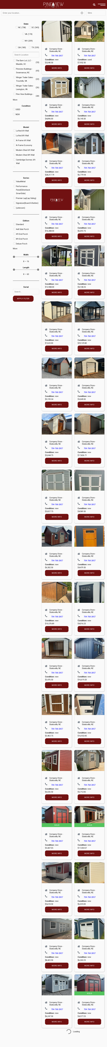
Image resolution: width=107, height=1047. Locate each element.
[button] (94, 4)
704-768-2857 (57, 56)
